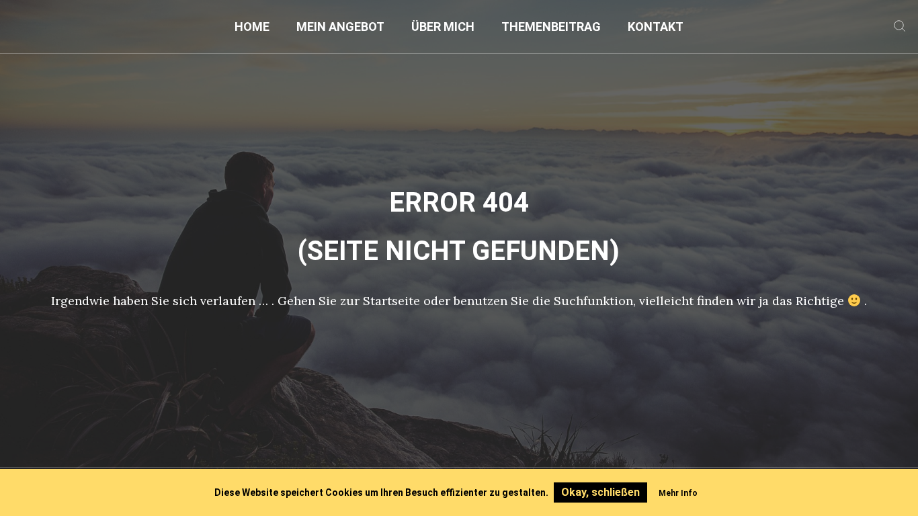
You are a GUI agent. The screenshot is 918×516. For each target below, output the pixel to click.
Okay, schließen (600, 492)
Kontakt (655, 26)
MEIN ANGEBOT (340, 26)
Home (252, 26)
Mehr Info (678, 493)
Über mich (442, 26)
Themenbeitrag (551, 26)
